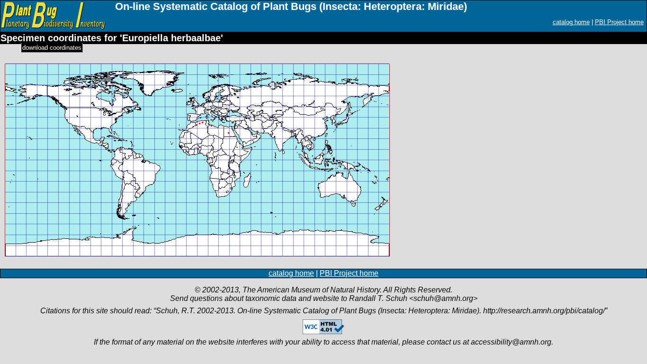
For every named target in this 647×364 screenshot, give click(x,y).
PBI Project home (619, 22)
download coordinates (51, 47)
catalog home (571, 22)
